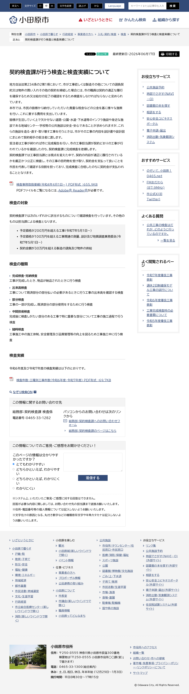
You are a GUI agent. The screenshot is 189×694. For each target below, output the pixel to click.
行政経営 (67, 34)
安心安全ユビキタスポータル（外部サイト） (162, 582)
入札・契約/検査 (107, 34)
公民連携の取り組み (71, 583)
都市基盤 (20, 585)
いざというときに (23, 540)
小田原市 (29, 20)
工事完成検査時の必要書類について (160, 312)
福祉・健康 (21, 569)
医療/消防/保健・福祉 (115, 555)
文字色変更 (65, 6)
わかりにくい (25, 488)
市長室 (63, 595)
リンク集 (151, 545)
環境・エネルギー (25, 575)
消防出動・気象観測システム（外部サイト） (161, 597)
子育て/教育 (110, 581)
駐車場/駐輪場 (111, 603)
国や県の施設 (110, 608)
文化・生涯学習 (24, 596)
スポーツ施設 (110, 560)
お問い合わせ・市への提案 (149, 658)
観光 (61, 545)
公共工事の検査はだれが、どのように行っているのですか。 (160, 229)
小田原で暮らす (49, 34)
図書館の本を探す (158, 105)
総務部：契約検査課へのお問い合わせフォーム (94, 422)
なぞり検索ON (22, 391)
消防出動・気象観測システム (160, 139)
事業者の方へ (85, 34)
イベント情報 (66, 560)
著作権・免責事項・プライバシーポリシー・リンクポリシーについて (155, 665)
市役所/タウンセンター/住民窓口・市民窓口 (118, 547)
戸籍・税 (20, 554)
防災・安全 (21, 564)
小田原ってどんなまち (72, 616)
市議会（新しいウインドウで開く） (75, 603)
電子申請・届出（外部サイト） (162, 590)
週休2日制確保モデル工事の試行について (160, 290)
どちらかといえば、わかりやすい (38, 471)
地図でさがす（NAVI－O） (160, 96)
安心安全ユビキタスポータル (159, 121)
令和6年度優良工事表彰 (160, 302)
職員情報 (64, 610)
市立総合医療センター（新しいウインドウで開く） (32, 609)
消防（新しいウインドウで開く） (31, 618)
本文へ (15, 6)
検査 (123, 34)
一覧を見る (168, 240)
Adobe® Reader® (73, 190)
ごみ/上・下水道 (112, 576)
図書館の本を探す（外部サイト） (162, 567)
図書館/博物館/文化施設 (117, 571)
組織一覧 (138, 652)
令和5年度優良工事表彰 (159, 323)
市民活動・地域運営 (27, 591)
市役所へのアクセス (145, 647)
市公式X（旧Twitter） (154, 196)
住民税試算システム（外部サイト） (161, 606)
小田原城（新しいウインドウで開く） (75, 553)
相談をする (154, 112)
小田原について (65, 590)
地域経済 (20, 580)
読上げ (82, 6)
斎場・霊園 (108, 597)
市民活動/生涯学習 (114, 587)
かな (95, 6)
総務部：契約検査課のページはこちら (92, 430)
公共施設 (105, 540)
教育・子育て (22, 559)
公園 (105, 565)
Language (114, 6)
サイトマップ (140, 673)
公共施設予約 (155, 87)
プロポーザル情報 (69, 578)
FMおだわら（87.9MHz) (156, 185)
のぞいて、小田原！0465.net (159, 173)
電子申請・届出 (156, 130)
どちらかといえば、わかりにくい (38, 481)
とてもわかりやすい (30, 464)
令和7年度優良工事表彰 (159, 277)
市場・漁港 (108, 592)
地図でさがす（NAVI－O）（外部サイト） (162, 558)
